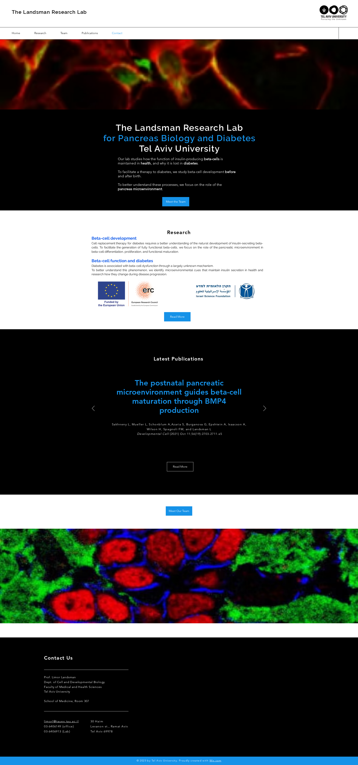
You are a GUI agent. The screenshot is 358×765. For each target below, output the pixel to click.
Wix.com (216, 760)
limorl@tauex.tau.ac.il (61, 721)
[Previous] (93, 409)
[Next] (264, 409)
